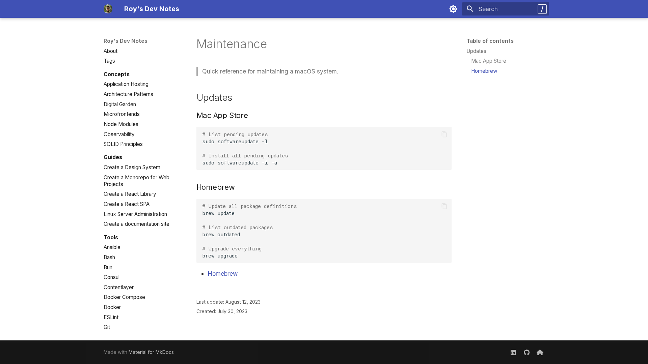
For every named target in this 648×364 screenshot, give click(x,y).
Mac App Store (488, 61)
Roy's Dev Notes (125, 41)
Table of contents (490, 41)
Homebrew (484, 71)
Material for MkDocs (151, 352)
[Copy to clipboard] (444, 134)
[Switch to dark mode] (453, 8)
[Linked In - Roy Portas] (513, 352)
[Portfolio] (540, 352)
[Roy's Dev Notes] (108, 8)
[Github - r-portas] (527, 352)
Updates (476, 51)
